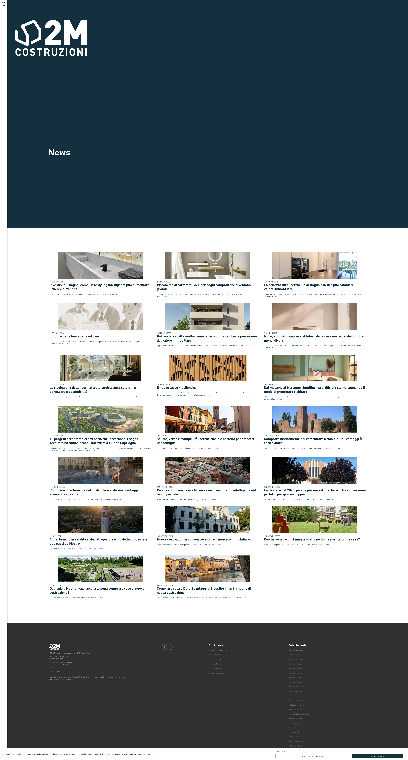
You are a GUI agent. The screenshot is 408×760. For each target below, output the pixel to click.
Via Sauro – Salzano (295, 678)
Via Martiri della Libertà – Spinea (299, 714)
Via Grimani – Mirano (295, 746)
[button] (4, 4)
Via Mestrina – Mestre (296, 732)
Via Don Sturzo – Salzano (297, 687)
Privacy (51, 671)
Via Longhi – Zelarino (295, 673)
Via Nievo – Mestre (295, 664)
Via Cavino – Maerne (295, 700)
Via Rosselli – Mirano (295, 728)
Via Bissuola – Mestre (296, 650)
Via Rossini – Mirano (295, 718)
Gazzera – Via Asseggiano (217, 673)
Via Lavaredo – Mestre (296, 659)
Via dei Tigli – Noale (295, 723)
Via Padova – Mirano (295, 709)
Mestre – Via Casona (215, 659)
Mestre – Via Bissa (215, 668)
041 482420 (56, 668)
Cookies (58, 671)
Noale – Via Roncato (215, 664)
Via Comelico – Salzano (296, 705)
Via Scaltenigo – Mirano (296, 741)
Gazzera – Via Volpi (215, 655)
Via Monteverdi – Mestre (296, 691)
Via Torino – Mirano (295, 737)
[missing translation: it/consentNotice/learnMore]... (339, 751)
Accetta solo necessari (313, 756)
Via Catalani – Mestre (295, 696)
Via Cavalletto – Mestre (296, 655)
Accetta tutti (377, 756)
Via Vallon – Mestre (295, 668)
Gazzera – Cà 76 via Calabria (218, 650)
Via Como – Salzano (295, 682)
